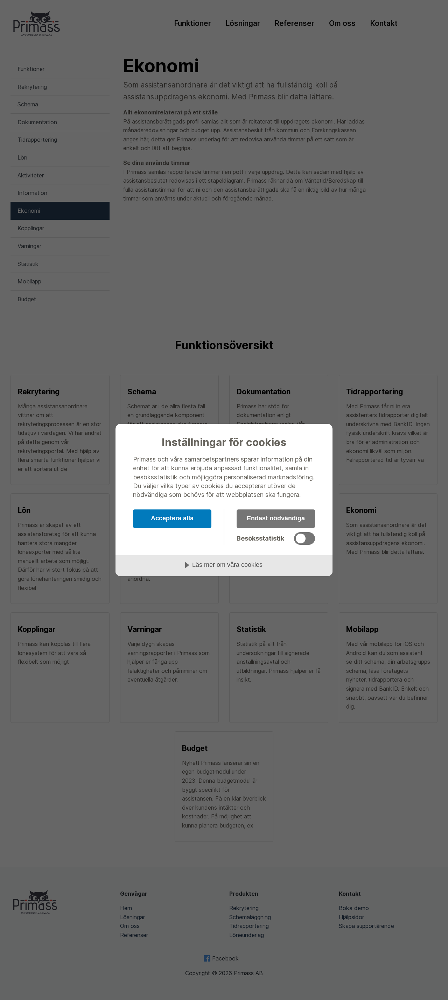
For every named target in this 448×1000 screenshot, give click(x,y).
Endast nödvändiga (276, 518)
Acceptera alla (172, 518)
